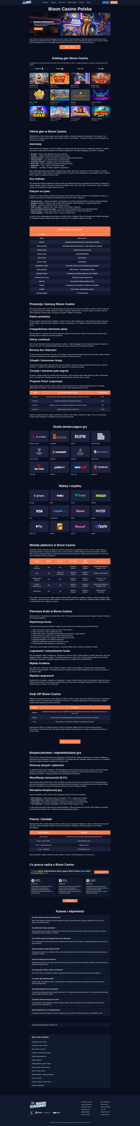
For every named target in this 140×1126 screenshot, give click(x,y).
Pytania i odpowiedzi (38, 1085)
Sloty (99, 68)
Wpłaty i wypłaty (36, 1060)
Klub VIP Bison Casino (38, 1071)
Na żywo (58, 68)
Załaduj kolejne (70, 900)
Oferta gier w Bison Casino (40, 1045)
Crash (79, 68)
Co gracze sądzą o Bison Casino (41, 1081)
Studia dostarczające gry (39, 1056)
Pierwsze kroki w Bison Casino (41, 1067)
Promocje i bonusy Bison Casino (41, 1053)
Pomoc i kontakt (36, 1078)
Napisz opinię (101, 872)
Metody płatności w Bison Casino (41, 1063)
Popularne (38, 68)
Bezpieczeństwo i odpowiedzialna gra (43, 1074)
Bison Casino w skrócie (39, 1049)
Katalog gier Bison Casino (39, 1042)
